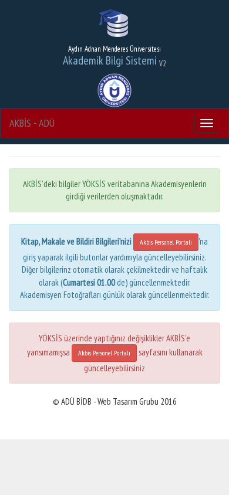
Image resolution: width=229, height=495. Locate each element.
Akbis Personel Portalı (166, 242)
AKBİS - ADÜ (32, 123)
